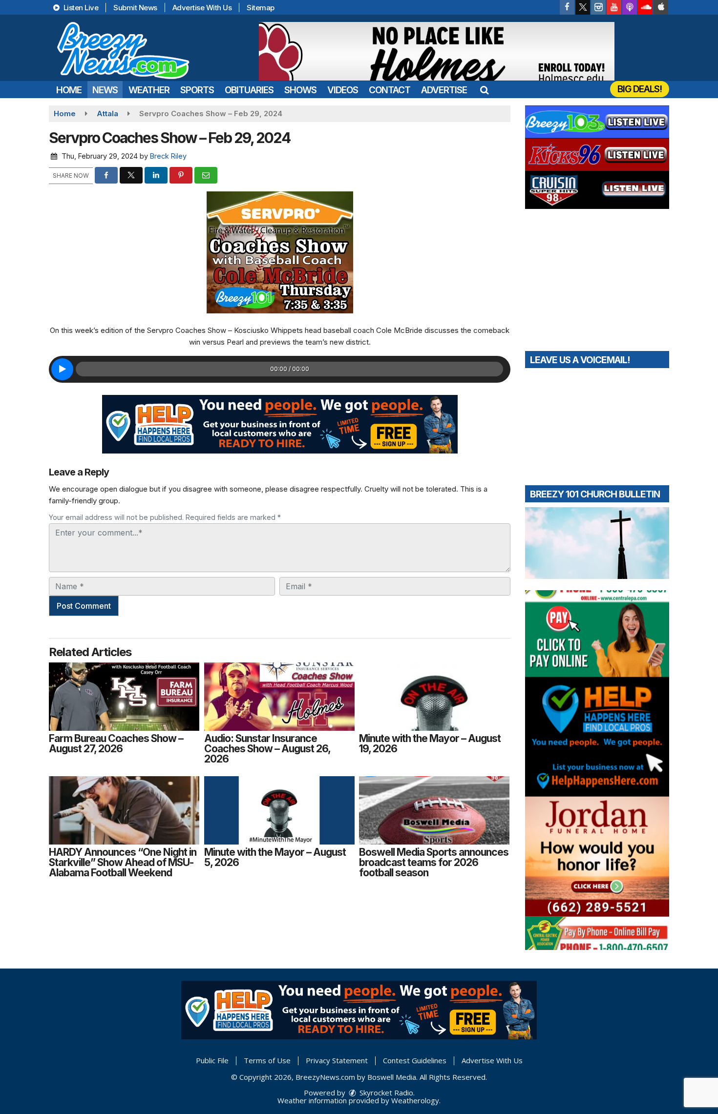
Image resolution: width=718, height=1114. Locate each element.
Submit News (135, 7)
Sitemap (261, 7)
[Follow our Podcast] (629, 7)
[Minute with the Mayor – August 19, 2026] (434, 696)
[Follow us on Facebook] (567, 7)
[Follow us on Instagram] (598, 7)
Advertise (444, 90)
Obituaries (249, 90)
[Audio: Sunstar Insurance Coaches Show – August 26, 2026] (279, 696)
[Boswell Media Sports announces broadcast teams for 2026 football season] (434, 810)
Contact (389, 90)
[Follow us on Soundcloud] (645, 7)
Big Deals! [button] (639, 89)
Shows (300, 90)
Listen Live (80, 7)
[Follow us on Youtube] (614, 7)
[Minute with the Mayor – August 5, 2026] (279, 810)
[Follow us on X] (582, 7)
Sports (197, 90)
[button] (484, 90)
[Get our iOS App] (661, 7)
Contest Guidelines (414, 1060)
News (105, 90)
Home (69, 90)
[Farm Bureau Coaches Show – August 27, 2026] (124, 696)
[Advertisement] (436, 51)
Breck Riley (168, 156)
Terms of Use (267, 1060)
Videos (342, 90)
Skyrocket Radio (385, 1092)
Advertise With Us (202, 7)
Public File (212, 1060)
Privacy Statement (337, 1060)
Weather (148, 90)
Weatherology (415, 1100)
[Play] (62, 369)
